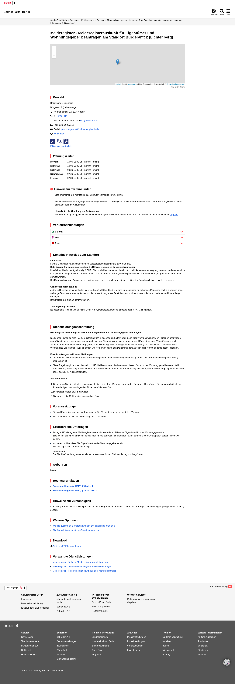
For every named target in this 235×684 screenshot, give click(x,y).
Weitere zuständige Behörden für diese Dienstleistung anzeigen (84, 526)
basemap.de (132, 84)
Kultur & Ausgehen (207, 637)
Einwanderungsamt (66, 659)
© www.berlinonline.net (175, 84)
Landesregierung (100, 637)
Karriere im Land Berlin (103, 641)
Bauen (165, 646)
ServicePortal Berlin (58, 20)
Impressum (26, 599)
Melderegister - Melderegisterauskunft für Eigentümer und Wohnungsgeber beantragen (145, 20)
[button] (117, 62)
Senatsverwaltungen (67, 641)
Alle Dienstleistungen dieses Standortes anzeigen (77, 530)
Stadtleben (203, 650)
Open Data (97, 650)
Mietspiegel (168, 650)
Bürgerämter (63, 650)
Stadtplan (202, 654)
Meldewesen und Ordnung (92, 20)
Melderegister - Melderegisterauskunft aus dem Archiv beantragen (84, 571)
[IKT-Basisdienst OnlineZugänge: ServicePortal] (15, 587)
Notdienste (26, 650)
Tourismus (203, 641)
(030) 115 (62, 116)
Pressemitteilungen (136, 637)
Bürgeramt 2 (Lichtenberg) (63, 23)
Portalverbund (99, 611)
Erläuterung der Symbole (61, 146)
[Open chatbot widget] (227, 663)
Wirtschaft (202, 646)
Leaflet (118, 84)
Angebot (174, 214)
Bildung (166, 654)
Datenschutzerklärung (32, 603)
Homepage (59, 134)
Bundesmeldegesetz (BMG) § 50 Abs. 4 (73, 486)
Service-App (27, 637)
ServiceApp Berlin (101, 606)
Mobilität (166, 641)
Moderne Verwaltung (172, 637)
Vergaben (96, 654)
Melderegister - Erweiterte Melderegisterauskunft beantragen (82, 566)
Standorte (74, 20)
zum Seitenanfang (219, 586)
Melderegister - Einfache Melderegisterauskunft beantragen (81, 562)
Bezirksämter (63, 646)
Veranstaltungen (135, 646)
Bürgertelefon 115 (89, 120)
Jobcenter (61, 654)
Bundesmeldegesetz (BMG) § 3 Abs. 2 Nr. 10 (75, 490)
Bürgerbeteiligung (100, 646)
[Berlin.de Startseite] (10, 3)
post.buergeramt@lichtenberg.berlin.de (80, 129)
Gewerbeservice (29, 654)
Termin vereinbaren (30, 641)
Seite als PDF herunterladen (67, 546)
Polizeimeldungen (136, 641)
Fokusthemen (133, 650)
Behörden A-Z (63, 611)
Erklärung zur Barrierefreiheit (35, 608)
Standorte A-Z (63, 607)
